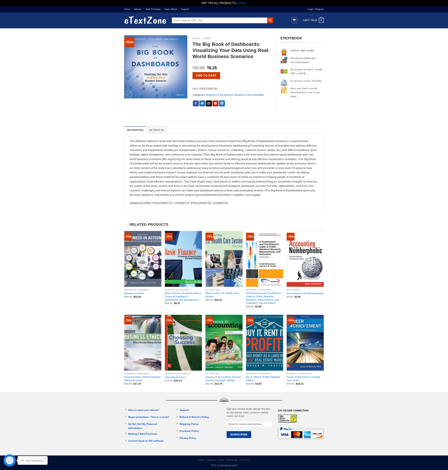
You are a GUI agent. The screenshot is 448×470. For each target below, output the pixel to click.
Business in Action (134, 293)
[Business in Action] (142, 259)
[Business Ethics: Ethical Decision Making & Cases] (142, 343)
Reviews (232, 460)
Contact (245, 460)
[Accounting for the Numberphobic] (305, 259)
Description (135, 130)
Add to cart (206, 75)
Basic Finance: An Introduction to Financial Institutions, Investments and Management (183, 296)
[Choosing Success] (183, 343)
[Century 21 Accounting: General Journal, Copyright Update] (224, 343)
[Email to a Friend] (209, 103)
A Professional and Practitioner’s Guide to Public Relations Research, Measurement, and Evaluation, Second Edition (264, 298)
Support (185, 9)
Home (127, 9)
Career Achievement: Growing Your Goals (303, 379)
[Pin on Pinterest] (215, 103)
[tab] (135, 130)
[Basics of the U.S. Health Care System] (224, 259)
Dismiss (241, 3)
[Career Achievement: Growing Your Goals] (305, 343)
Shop (207, 38)
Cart (221, 460)
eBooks (138, 9)
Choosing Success (175, 377)
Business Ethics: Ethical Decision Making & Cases (142, 379)
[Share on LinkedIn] (222, 103)
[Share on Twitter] (202, 103)
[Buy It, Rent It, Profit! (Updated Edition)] (264, 343)
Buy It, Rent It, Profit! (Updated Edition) (263, 379)
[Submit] (270, 20)
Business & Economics (219, 94)
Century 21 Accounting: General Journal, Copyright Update (223, 379)
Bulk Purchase (153, 9)
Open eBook (170, 9)
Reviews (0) (156, 130)
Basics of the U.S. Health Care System (222, 295)
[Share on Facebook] (196, 103)
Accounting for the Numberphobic (305, 293)
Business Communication (249, 94)
